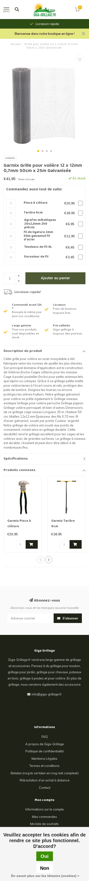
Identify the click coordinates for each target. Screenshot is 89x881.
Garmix (10, 158)
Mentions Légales (44, 758)
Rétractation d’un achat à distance (45, 780)
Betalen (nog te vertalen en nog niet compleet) (45, 773)
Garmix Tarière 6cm (63, 523)
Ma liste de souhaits (44, 824)
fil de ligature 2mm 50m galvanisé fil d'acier (38, 236)
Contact (44, 788)
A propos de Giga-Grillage (44, 744)
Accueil (16, 44)
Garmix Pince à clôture (19, 523)
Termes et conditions (44, 766)
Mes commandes (44, 817)
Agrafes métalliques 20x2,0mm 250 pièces (40, 223)
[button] (38, 151)
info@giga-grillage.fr (47, 694)
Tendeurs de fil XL (38, 247)
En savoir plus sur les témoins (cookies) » (45, 876)
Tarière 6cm (33, 213)
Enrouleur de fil (36, 257)
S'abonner (69, 618)
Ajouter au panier (55, 278)
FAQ (45, 737)
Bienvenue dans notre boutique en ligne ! (45, 33)
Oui (45, 856)
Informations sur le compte (44, 809)
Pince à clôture (35, 203)
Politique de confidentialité (44, 751)
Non (44, 868)
